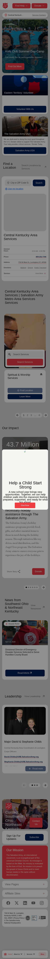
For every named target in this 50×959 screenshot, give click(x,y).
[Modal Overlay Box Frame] (25, 479)
